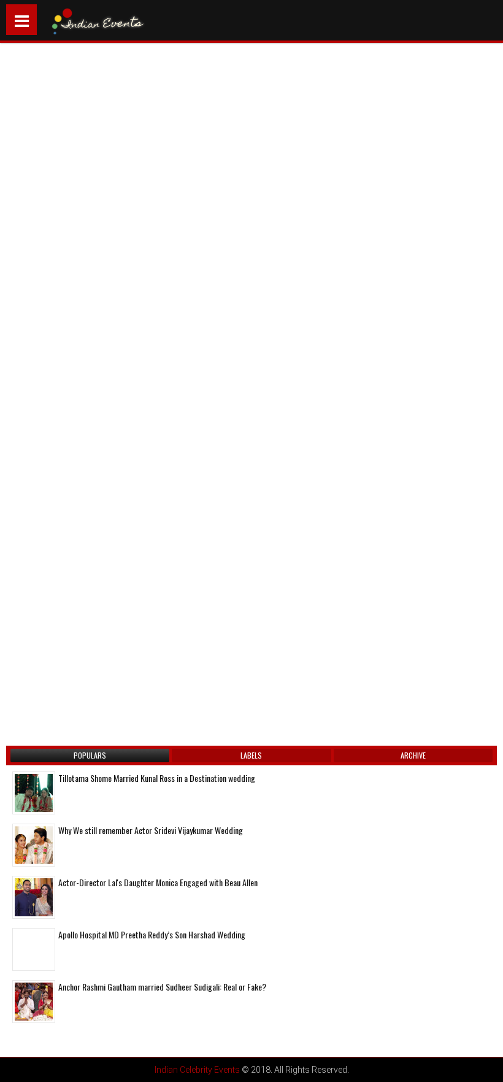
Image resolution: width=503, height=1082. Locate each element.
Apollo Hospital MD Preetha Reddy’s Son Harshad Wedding (151, 934)
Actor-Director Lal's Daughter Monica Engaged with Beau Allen (158, 882)
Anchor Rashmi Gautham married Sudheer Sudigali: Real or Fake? (162, 986)
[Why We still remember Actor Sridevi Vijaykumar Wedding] (34, 845)
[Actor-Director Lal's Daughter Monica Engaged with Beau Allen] (34, 897)
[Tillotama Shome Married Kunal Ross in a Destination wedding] (34, 793)
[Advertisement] (113, 185)
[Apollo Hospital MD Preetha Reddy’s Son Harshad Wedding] (34, 949)
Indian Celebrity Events (197, 1070)
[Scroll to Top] (484, 1063)
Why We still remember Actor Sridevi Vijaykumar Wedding (150, 830)
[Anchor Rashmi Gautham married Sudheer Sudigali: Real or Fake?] (34, 1002)
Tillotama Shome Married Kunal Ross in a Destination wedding (156, 777)
